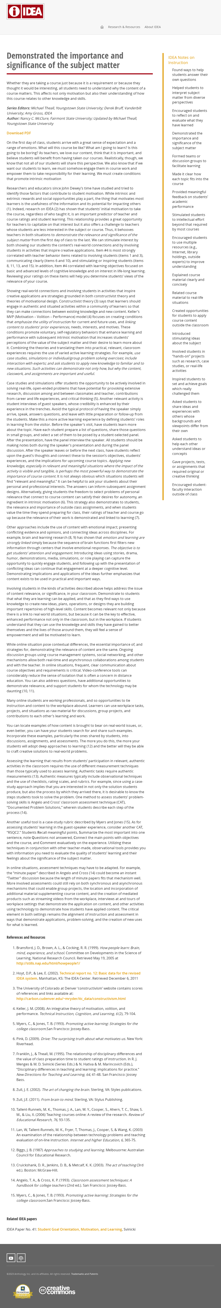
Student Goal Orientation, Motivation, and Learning (80, 1229)
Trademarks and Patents (84, 1273)
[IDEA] (25, 5)
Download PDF (19, 133)
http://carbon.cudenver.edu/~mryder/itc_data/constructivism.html (71, 998)
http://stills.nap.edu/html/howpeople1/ (48, 963)
